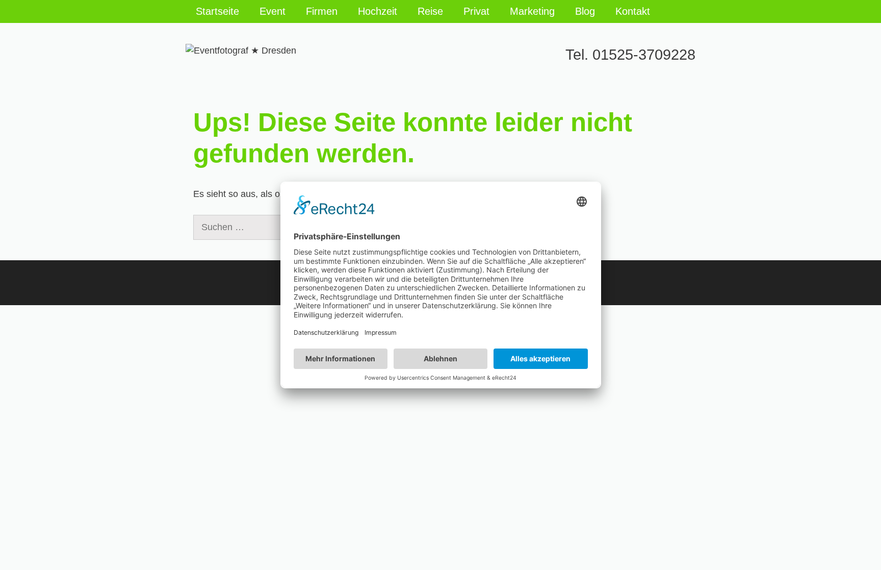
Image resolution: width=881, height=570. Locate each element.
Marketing (532, 11)
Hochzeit (377, 11)
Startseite (217, 11)
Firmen (322, 11)
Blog (585, 11)
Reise (430, 11)
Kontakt (632, 11)
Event (273, 11)
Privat (476, 11)
